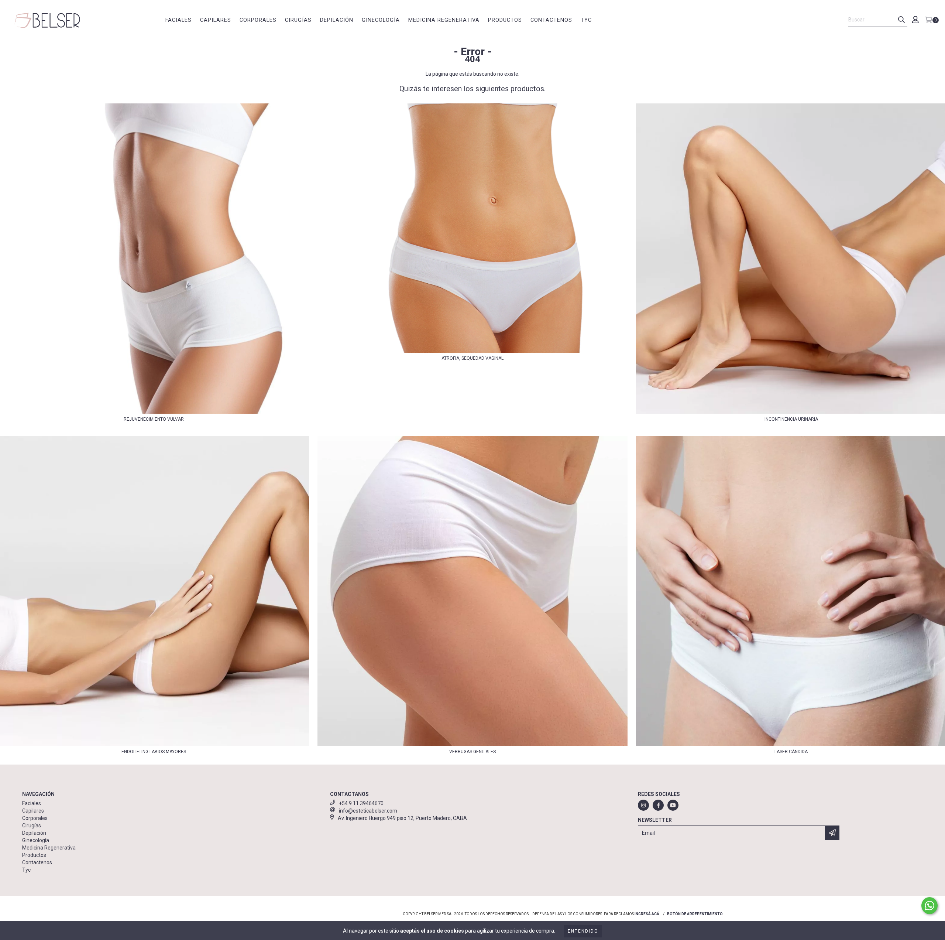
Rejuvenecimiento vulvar (154, 419)
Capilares (215, 20)
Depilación (336, 20)
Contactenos (551, 20)
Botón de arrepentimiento (695, 914)
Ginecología (381, 20)
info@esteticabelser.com (368, 811)
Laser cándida (791, 751)
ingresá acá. (647, 914)
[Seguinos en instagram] (643, 805)
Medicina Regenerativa (444, 20)
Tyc (586, 20)
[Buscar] (901, 20)
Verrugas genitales (472, 751)
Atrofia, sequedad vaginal (472, 358)
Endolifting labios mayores (153, 751)
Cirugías (298, 20)
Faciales (178, 20)
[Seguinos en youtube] (672, 805)
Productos (505, 20)
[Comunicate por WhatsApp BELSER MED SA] (929, 905)
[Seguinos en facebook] (658, 805)
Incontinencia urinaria (791, 419)
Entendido (583, 931)
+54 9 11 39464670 (361, 803)
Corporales (258, 20)
